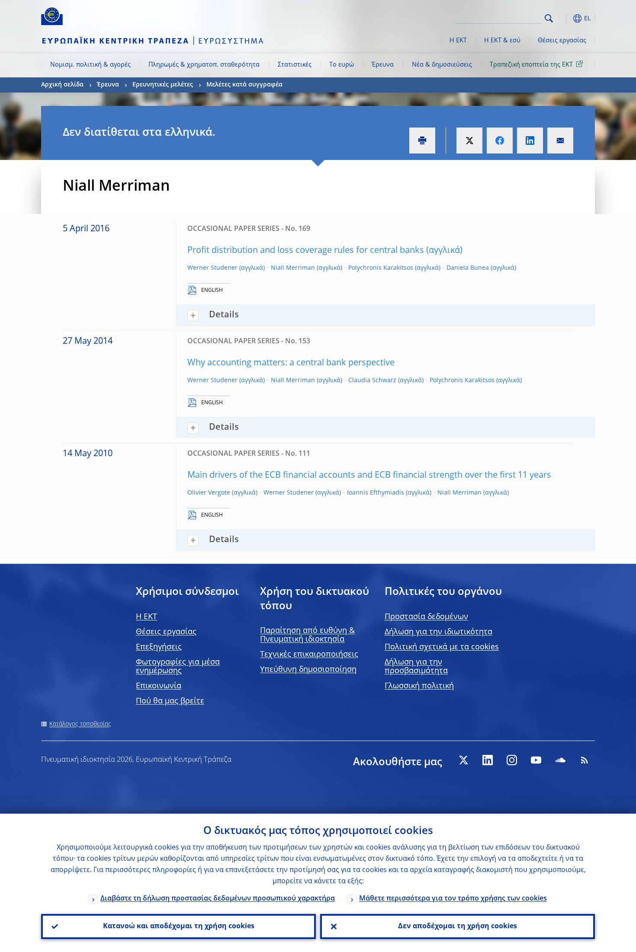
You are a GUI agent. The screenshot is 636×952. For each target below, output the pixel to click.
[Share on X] (469, 140)
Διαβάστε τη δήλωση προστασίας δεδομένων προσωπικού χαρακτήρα (217, 898)
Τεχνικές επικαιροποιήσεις (309, 654)
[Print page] (422, 140)
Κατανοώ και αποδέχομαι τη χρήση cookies (178, 926)
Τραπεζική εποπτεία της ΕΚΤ (531, 65)
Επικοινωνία (158, 686)
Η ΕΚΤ (458, 41)
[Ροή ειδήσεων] (584, 760)
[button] (564, 18)
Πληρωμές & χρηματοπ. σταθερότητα (204, 65)
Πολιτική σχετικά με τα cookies (442, 647)
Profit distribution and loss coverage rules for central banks (305, 250)
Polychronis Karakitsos (380, 268)
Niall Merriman (293, 268)
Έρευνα (383, 65)
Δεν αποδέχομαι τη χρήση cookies (457, 926)
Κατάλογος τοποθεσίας (80, 724)
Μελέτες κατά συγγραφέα (244, 85)
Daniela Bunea (467, 268)
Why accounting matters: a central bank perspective (291, 363)
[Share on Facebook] (500, 140)
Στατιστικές (295, 65)
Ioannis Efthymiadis (375, 493)
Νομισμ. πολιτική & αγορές (90, 65)
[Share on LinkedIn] (530, 140)
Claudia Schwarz (372, 380)
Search (549, 18)
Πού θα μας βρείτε (170, 701)
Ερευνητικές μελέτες (162, 85)
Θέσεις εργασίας (562, 41)
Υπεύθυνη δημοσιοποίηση (308, 670)
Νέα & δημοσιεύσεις (442, 65)
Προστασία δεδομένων (426, 617)
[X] (463, 760)
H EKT (146, 617)
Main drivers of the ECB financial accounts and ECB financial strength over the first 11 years (369, 475)
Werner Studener (212, 268)
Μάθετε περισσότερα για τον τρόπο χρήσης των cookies (453, 898)
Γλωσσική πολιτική (419, 686)
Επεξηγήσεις (159, 647)
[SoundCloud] (560, 760)
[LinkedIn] (487, 760)
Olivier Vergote (208, 493)
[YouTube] (536, 760)
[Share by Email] (560, 140)
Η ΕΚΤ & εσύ (502, 41)
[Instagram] (511, 760)
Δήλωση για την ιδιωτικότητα (438, 632)
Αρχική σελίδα (62, 85)
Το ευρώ (341, 65)
